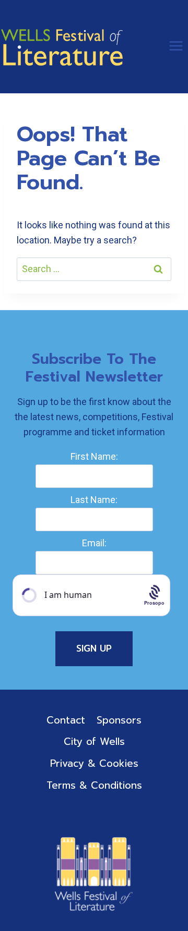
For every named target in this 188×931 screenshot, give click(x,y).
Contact (65, 720)
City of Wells (94, 741)
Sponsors (119, 720)
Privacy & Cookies (94, 763)
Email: (94, 542)
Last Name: (94, 499)
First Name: (94, 456)
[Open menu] (175, 45)
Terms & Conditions (94, 785)
